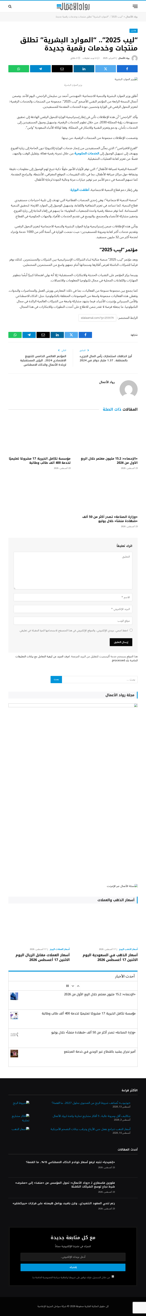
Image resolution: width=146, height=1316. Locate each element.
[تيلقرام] (40, 68)
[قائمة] (135, 6)
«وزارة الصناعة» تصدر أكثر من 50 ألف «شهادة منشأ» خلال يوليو (110, 519)
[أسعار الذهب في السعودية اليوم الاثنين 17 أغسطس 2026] (107, 926)
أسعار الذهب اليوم (128, 949)
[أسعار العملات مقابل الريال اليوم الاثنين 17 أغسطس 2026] (39, 926)
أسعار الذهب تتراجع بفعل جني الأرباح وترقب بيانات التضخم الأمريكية (90, 1129)
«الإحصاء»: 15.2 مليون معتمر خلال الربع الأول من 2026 (109, 461)
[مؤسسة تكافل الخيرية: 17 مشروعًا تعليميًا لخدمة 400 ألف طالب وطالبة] (39, 435)
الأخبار (133, 31)
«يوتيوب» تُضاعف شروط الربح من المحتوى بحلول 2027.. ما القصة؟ (91, 1103)
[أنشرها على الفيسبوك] (127, 68)
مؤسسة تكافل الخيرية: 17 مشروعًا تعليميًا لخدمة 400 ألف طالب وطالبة (40, 461)
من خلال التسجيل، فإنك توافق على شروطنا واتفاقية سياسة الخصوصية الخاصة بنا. (71, 1277)
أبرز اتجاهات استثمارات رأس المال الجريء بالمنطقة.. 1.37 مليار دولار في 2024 (106, 358)
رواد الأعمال (131, 16)
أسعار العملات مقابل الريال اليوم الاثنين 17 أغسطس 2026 (43, 957)
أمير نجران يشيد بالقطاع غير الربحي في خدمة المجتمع (100, 1052)
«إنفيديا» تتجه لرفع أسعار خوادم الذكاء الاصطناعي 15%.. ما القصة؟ (70, 1162)
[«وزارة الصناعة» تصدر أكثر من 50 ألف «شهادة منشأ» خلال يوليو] (106, 493)
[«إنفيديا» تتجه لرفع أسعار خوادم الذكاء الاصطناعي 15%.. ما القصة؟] (128, 1167)
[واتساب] (18, 68)
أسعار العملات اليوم (60, 949)
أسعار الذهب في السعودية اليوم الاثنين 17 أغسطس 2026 (110, 957)
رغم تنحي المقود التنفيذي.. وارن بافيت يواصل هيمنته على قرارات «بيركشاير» (64, 1203)
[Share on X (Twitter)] (105, 68)
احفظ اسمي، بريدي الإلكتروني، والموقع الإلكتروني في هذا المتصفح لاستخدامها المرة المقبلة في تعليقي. (73, 630)
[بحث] (10, 6)
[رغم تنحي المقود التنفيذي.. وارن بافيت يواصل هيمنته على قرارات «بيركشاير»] (128, 1208)
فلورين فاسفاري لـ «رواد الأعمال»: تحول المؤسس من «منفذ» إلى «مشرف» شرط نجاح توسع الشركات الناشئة (65, 1185)
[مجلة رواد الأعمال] (73, 6)
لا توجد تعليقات (89, 58)
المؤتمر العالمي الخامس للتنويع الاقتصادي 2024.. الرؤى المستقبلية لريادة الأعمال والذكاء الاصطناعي (43, 360)
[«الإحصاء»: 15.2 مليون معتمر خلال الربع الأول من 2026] (106, 435)
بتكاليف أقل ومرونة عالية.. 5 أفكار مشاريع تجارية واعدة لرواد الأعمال (91, 1116)
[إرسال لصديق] (62, 68)
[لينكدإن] (84, 68)
